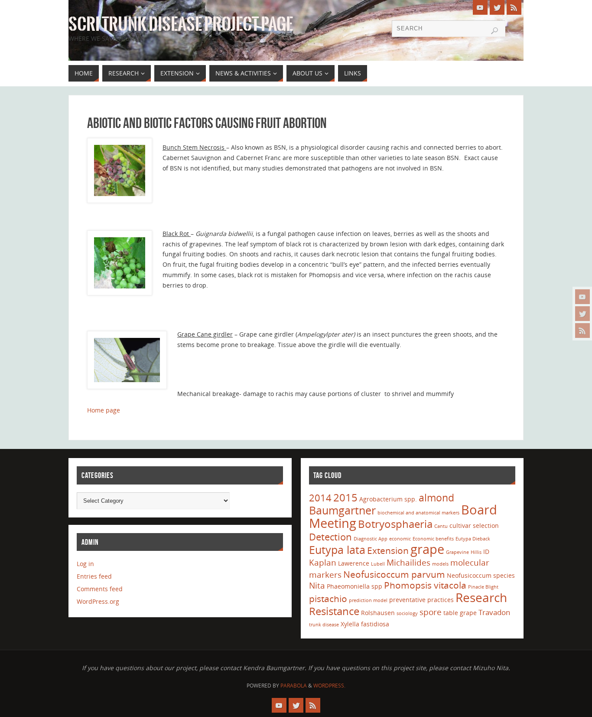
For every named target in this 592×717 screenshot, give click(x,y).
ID (486, 551)
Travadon (494, 612)
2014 (320, 497)
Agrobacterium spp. (388, 499)
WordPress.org (98, 601)
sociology (407, 613)
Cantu (441, 526)
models (440, 564)
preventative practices (421, 600)
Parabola (293, 685)
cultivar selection (474, 525)
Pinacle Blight (483, 587)
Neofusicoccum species (481, 575)
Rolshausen (378, 613)
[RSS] (582, 330)
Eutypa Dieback (472, 539)
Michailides (408, 562)
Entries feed (94, 576)
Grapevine (457, 552)
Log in (85, 564)
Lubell (378, 564)
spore (431, 612)
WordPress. (329, 685)
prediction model (368, 600)
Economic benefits (433, 539)
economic (400, 539)
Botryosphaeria (395, 524)
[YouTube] (582, 296)
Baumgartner (342, 510)
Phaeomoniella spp (354, 586)
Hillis (476, 552)
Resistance (334, 611)
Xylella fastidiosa (365, 624)
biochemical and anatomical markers (418, 513)
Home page (103, 410)
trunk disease (324, 625)
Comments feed (100, 589)
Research (481, 597)
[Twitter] (582, 313)
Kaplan (322, 562)
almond (436, 497)
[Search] (494, 30)
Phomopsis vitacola (425, 585)
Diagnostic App (370, 539)
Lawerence (353, 563)
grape (427, 549)
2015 (345, 497)
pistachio (328, 599)
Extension (388, 550)
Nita (317, 585)
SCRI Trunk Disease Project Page (180, 24)
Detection (330, 536)
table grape (460, 613)
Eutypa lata (337, 549)
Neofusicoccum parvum (394, 574)
